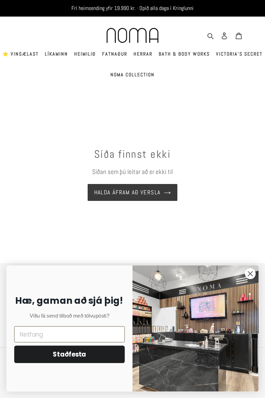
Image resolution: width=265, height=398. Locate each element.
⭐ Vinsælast (20, 54)
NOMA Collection (132, 74)
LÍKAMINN (56, 54)
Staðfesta (69, 354)
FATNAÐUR (114, 54)
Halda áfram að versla (127, 192)
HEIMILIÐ (85, 54)
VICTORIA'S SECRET (239, 54)
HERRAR (143, 54)
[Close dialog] (250, 273)
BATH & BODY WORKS (184, 54)
